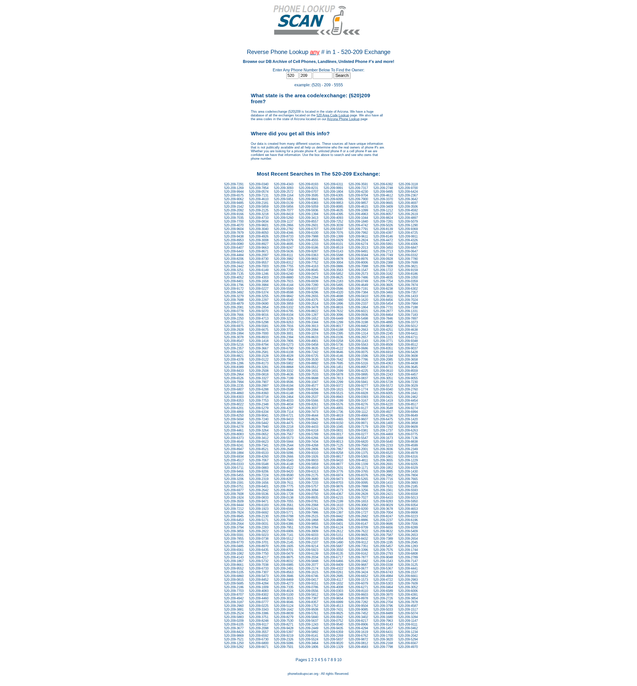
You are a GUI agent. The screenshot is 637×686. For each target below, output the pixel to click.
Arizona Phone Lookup (343, 119)
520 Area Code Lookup (333, 115)
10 (339, 660)
